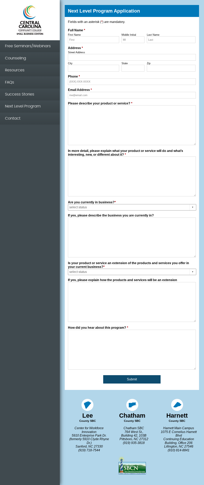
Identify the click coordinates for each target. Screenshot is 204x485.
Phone (74, 76)
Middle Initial (129, 34)
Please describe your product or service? (100, 103)
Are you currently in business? (92, 202)
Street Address (76, 52)
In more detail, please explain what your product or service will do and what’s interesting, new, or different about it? (125, 152)
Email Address (80, 89)
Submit (132, 379)
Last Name (153, 34)
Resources (15, 70)
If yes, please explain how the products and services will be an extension (122, 280)
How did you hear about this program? (98, 327)
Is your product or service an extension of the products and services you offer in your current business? (128, 264)
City (70, 63)
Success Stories (19, 94)
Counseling (15, 58)
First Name (74, 34)
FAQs (9, 82)
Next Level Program (23, 106)
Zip (148, 63)
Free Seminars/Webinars (28, 46)
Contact (13, 118)
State (125, 63)
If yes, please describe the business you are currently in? (111, 215)
